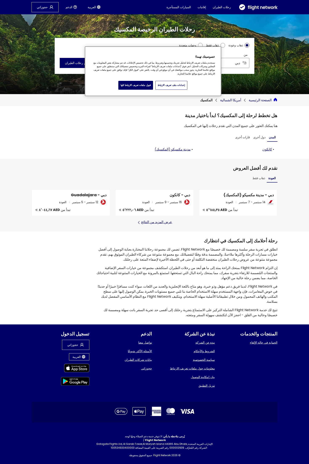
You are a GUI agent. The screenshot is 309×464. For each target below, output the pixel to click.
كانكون (267, 149)
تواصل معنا (145, 342)
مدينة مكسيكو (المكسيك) (173, 149)
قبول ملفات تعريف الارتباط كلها (136, 85)
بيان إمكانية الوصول (203, 377)
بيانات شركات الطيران (138, 360)
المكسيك (206, 100)
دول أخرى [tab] (259, 137)
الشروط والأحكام (204, 351)
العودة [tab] (272, 178)
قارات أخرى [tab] (242, 137)
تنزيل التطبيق (206, 386)
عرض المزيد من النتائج (156, 222)
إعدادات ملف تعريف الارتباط (171, 85)
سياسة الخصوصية (204, 360)
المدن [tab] (272, 137)
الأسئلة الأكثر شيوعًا (140, 351)
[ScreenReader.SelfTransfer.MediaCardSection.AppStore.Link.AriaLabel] (75, 369)
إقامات (202, 7)
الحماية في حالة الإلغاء (263, 342)
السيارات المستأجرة (178, 7)
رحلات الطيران (222, 7)
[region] (153, 71)
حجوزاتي (146, 368)
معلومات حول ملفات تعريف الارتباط (192, 368)
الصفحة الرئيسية (260, 100)
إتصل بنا (106, 447)
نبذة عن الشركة (205, 342)
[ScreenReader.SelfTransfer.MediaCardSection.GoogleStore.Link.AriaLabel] (75, 382)
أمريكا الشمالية (230, 100)
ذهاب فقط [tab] (258, 178)
